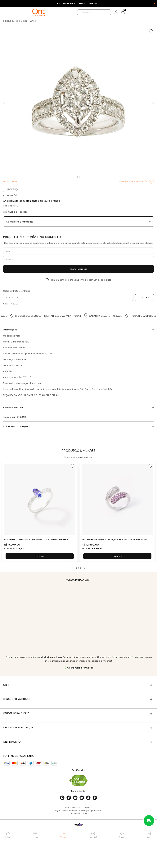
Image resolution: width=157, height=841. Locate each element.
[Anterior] (72, 568)
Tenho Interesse (78, 268)
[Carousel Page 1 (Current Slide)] (77, 177)
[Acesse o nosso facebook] (68, 798)
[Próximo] (84, 568)
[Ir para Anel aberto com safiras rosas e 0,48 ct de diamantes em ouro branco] (117, 512)
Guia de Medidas (17, 211)
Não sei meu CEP (11, 304)
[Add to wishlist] (151, 31)
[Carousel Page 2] (79, 177)
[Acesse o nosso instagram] (62, 798)
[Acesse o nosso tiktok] (88, 798)
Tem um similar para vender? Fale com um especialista (81, 279)
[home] (38, 12)
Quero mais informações (81, 667)
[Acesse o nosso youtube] (75, 798)
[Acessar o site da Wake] (78, 824)
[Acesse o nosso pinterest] (94, 798)
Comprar (39, 556)
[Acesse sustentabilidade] (78, 780)
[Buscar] (82, 12)
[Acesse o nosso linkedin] (81, 798)
